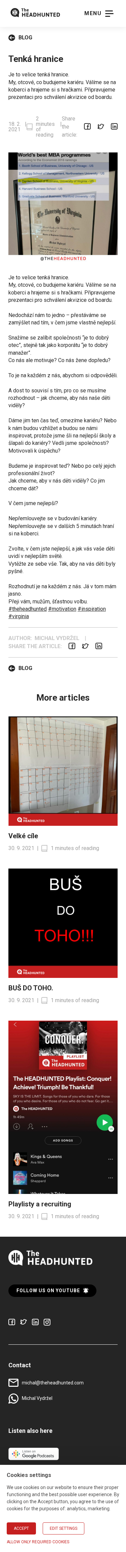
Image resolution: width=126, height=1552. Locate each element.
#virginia (18, 616)
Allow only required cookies (38, 1542)
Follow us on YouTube (48, 1290)
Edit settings (63, 1528)
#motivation (62, 609)
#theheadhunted (27, 609)
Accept (21, 1528)
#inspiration (92, 609)
